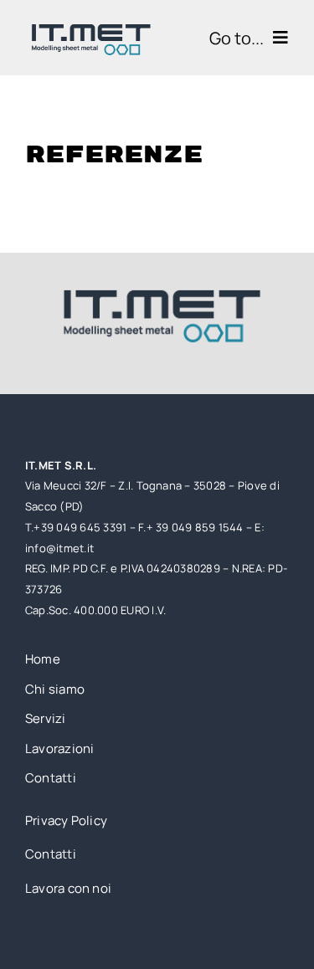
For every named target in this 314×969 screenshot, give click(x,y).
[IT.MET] (88, 23)
